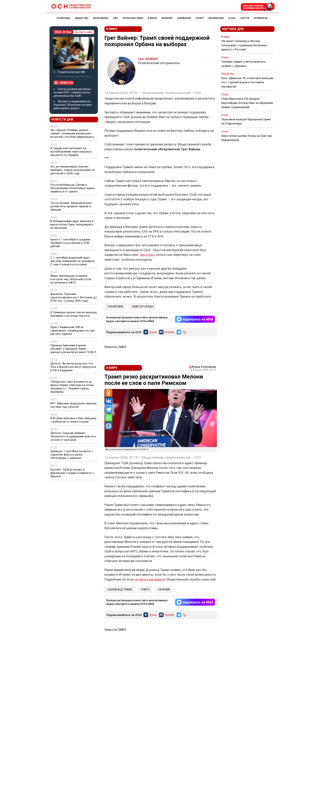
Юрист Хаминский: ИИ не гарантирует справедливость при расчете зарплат (72, 330)
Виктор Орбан (143, 306)
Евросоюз (147, 255)
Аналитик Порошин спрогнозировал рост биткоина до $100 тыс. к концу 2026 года (73, 297)
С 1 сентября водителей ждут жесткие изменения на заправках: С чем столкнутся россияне (72, 261)
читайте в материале (149, 579)
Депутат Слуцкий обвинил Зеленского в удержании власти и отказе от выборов (73, 436)
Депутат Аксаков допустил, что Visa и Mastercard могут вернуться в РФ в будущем (73, 367)
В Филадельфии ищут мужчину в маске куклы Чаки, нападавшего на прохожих (72, 224)
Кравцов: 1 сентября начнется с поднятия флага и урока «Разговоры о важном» (71, 455)
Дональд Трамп (120, 589)
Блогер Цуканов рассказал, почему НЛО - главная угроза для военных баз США (72, 92)
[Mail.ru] (108, 426)
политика (116, 306)
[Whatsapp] (108, 417)
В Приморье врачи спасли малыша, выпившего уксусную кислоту (73, 314)
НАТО (145, 589)
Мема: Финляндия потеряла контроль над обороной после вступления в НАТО (70, 279)
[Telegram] (108, 409)
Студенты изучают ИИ (71, 71)
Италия (165, 589)
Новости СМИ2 (115, 347)
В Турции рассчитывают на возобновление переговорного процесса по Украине (71, 152)
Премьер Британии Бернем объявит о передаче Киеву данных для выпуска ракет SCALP (73, 349)
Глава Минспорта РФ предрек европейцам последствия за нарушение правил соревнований (247, 103)
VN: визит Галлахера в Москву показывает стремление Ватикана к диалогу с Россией (244, 45)
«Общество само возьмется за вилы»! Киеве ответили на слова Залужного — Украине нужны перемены (72, 387)
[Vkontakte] (108, 401)
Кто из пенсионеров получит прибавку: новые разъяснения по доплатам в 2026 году (72, 170)
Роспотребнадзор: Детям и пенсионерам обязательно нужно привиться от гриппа (72, 188)
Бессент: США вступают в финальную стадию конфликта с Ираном (72, 473)
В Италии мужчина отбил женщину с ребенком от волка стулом (73, 420)
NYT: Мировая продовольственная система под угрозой (73, 405)
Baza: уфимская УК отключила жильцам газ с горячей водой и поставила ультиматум (247, 82)
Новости (66, 82)
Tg (184, 332)
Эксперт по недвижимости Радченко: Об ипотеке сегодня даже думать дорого (73, 105)
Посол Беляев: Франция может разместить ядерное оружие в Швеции (71, 206)
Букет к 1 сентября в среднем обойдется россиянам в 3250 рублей (70, 243)
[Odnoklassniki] (108, 393)
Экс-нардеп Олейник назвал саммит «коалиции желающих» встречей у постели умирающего (72, 133)
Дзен (153, 332)
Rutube (169, 332)
